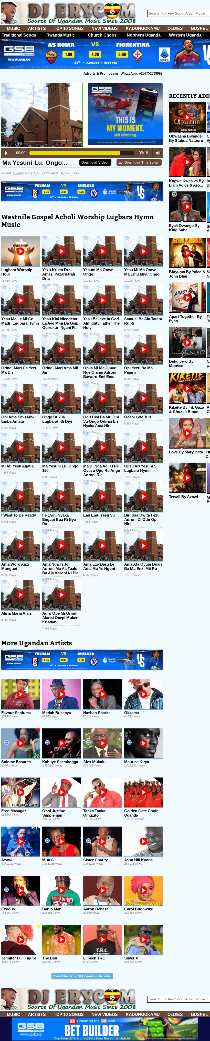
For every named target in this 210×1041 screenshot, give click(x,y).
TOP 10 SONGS (69, 28)
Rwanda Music (60, 35)
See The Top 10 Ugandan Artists (82, 976)
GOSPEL (199, 28)
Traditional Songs (19, 35)
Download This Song (141, 162)
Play (6, 153)
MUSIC (13, 28)
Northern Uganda (144, 35)
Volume (157, 153)
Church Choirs (102, 35)
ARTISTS (37, 28)
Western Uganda (185, 35)
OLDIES (175, 28)
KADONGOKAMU (143, 28)
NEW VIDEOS (104, 28)
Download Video (94, 162)
